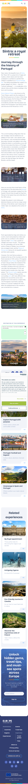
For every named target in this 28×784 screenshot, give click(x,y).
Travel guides (19, 737)
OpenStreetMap (5, 328)
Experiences (7, 736)
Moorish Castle (12, 272)
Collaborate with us (14, 756)
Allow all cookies (14, 403)
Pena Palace (12, 261)
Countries (7, 729)
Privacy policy (14, 747)
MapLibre (4, 326)
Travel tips (18, 729)
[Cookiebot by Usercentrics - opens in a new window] (20, 375)
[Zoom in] (25, 331)
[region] (14, 332)
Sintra (22, 73)
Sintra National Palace (7, 93)
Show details (20, 398)
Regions (7, 732)
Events (17, 726)
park (9, 276)
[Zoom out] (25, 334)
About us (14, 744)
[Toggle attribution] (25, 327)
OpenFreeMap (9, 326)
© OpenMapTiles (16, 326)
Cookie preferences (13, 408)
